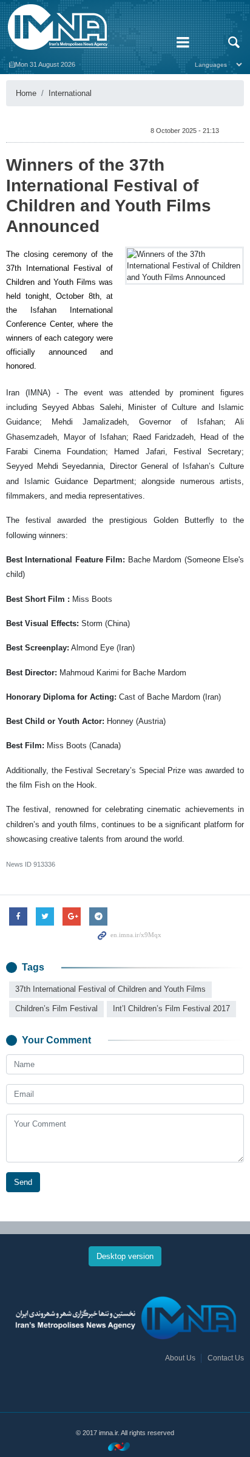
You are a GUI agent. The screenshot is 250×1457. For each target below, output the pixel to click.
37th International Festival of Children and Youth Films (110, 989)
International (70, 93)
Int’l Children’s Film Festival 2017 (171, 1008)
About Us (180, 1358)
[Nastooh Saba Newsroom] (125, 1446)
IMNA (83, 27)
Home (26, 93)
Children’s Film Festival (56, 1008)
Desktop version (125, 1256)
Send (23, 1182)
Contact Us (226, 1358)
